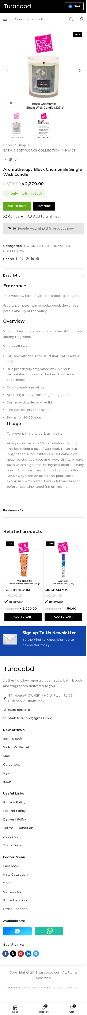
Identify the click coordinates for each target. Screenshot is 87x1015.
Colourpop (11, 764)
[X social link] (21, 259)
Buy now (44, 206)
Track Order (13, 845)
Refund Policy (14, 811)
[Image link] (19, 669)
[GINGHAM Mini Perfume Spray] (63, 562)
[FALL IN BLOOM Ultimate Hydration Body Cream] (23, 562)
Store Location (15, 900)
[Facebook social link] (16, 259)
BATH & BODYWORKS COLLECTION (31, 150)
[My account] (81, 19)
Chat (76, 6)
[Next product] (15, 160)
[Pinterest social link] (27, 259)
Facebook (11, 866)
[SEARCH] (71, 19)
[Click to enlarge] (11, 103)
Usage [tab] (14, 423)
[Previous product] (5, 160)
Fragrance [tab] (14, 286)
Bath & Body (13, 739)
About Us (10, 837)
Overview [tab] (13, 321)
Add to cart (17, 206)
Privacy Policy (14, 802)
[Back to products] (10, 160)
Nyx (6, 773)
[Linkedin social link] (32, 259)
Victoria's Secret (16, 747)
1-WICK (70, 150)
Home (8, 145)
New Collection (15, 874)
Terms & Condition (18, 828)
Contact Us (12, 892)
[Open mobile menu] (5, 19)
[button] (7, 70)
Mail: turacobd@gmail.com (30, 718)
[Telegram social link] (38, 259)
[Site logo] (17, 6)
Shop (22, 145)
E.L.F (7, 781)
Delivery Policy (15, 819)
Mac (6, 756)
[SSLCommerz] (43, 988)
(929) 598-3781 (19, 710)
